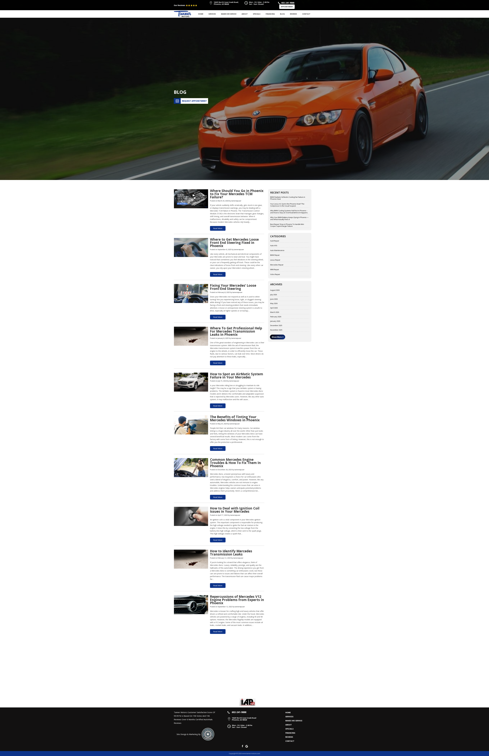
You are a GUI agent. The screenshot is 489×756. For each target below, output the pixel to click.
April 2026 (274, 308)
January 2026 (275, 321)
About (245, 14)
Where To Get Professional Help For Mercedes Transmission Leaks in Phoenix (236, 332)
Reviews (293, 14)
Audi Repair (274, 241)
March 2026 (274, 312)
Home (200, 14)
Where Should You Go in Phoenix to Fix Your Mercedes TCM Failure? (236, 194)
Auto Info (273, 246)
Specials (256, 14)
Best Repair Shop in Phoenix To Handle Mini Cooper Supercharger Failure (287, 225)
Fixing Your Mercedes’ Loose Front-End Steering (233, 287)
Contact (306, 14)
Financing (270, 14)
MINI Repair (274, 270)
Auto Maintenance (277, 250)
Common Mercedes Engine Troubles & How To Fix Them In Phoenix (235, 463)
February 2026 (275, 317)
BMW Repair (275, 255)
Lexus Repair (275, 260)
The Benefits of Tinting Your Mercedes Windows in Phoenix (235, 418)
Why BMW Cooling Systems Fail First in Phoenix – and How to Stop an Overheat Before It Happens (289, 212)
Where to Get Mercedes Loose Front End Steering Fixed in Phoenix (234, 243)
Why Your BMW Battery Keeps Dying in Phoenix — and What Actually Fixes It (289, 218)
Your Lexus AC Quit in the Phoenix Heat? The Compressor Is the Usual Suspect (287, 205)
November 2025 (276, 330)
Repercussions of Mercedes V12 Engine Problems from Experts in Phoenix (237, 600)
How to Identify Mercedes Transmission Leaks (231, 553)
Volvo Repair (275, 274)
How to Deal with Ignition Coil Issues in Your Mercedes (234, 510)
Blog (282, 14)
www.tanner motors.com (251, 753)
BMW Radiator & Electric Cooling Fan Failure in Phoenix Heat (287, 198)
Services (212, 14)
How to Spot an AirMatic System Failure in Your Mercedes (236, 375)
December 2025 (276, 326)
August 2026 (275, 290)
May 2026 (273, 303)
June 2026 (274, 299)
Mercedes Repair (276, 265)
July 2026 (273, 295)
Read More (217, 228)
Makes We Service (228, 14)
